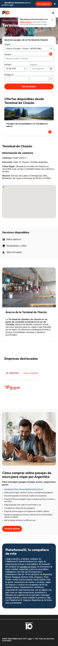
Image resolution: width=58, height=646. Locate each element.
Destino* (8, 54)
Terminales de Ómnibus (11, 20)
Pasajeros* (9, 75)
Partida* (7, 65)
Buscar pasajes (29, 86)
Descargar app (43, 4)
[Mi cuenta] (53, 12)
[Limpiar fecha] (25, 69)
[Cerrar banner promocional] (54, 4)
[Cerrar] (52, 19)
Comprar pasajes (12, 529)
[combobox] (29, 48)
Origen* (7, 44)
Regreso (33, 65)
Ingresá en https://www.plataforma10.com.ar (23, 489)
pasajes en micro (28, 566)
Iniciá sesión (25, 22)
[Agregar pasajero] (51, 78)
